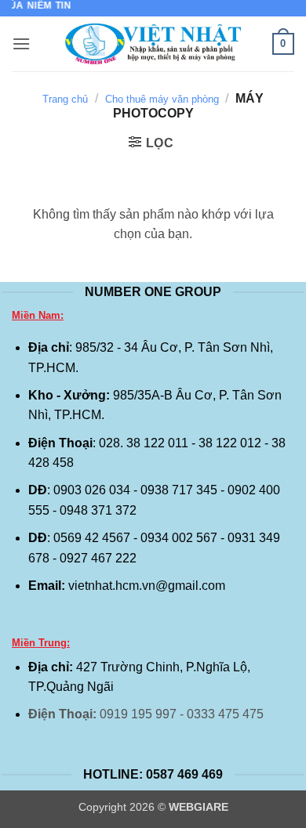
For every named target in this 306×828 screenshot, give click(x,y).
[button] (21, 43)
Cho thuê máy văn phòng (162, 99)
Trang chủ (65, 99)
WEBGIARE (198, 807)
